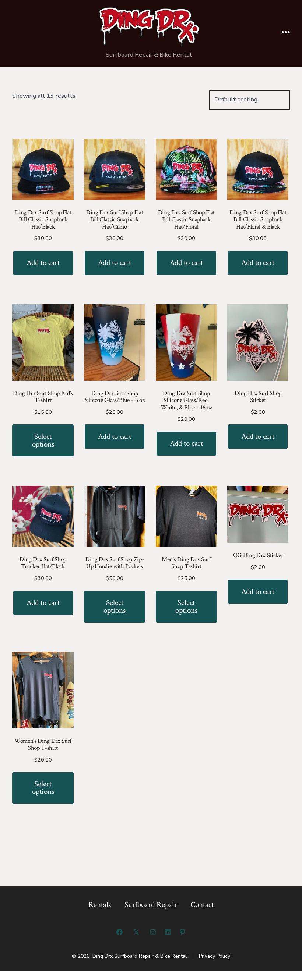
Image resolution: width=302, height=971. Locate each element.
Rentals (99, 905)
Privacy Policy (214, 956)
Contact (202, 905)
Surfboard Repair (150, 905)
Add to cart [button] (43, 263)
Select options (43, 440)
